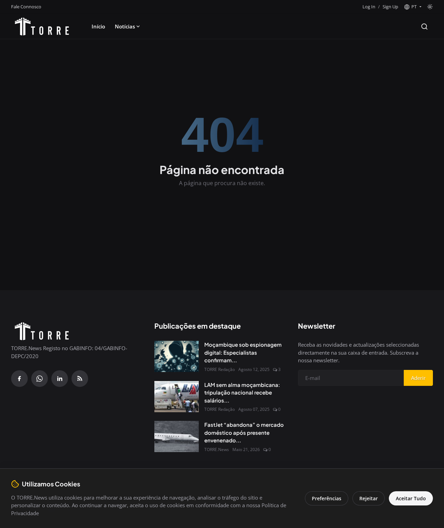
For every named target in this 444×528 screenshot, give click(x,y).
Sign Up (390, 6)
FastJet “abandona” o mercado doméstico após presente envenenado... (244, 432)
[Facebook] (19, 378)
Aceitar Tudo (411, 498)
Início (98, 26)
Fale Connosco (26, 6)
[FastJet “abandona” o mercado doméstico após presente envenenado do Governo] (176, 436)
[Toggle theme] (430, 7)
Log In (368, 6)
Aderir (418, 377)
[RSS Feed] (79, 378)
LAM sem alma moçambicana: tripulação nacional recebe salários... (242, 392)
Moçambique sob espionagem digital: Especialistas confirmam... (243, 352)
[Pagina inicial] (42, 26)
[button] (412, 6)
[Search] (424, 26)
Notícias (125, 26)
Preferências (326, 498)
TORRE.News (216, 449)
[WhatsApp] (39, 378)
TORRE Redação (219, 369)
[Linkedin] (59, 378)
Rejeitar (368, 498)
